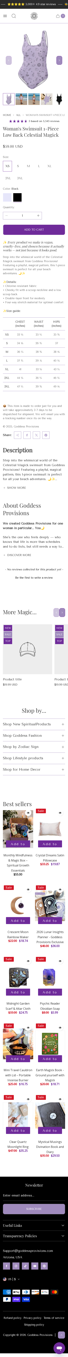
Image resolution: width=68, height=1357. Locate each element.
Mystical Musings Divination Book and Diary (50, 1147)
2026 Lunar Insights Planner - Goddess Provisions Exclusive (50, 937)
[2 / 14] (21, 99)
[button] (34, 577)
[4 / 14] (46, 99)
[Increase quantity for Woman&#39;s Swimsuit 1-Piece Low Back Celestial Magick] (38, 215)
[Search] (14, 16)
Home (7, 115)
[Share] (17, 435)
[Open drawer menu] (5, 16)
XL (49, 166)
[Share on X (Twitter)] (36, 435)
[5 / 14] (59, 99)
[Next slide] (59, 60)
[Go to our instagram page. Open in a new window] (16, 1266)
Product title (12, 679)
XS (7, 166)
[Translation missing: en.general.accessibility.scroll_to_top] (61, 1335)
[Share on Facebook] (27, 435)
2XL (8, 178)
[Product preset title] (27, 649)
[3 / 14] (34, 99)
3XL (20, 178)
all (18, 115)
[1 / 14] (9, 99)
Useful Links (12, 1225)
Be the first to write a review (34, 577)
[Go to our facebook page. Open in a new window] (6, 1266)
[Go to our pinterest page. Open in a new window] (44, 1266)
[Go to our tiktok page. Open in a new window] (25, 1266)
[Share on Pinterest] (46, 435)
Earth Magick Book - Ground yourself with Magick (50, 1075)
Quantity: (9, 207)
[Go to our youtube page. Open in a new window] (34, 1266)
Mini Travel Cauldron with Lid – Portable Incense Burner (18, 1075)
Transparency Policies (20, 1236)
